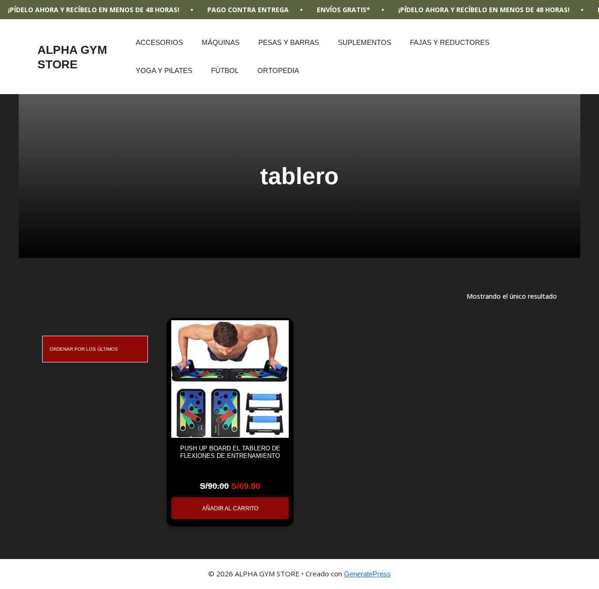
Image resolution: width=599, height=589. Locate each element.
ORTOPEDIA (278, 70)
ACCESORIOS (159, 42)
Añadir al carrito (230, 508)
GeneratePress (367, 574)
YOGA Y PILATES (164, 70)
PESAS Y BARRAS (288, 42)
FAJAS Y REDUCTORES (449, 42)
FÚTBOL (225, 70)
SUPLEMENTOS (364, 42)
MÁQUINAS (221, 42)
